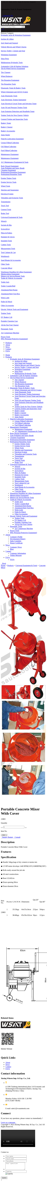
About (7, 345)
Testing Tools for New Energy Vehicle (28, 407)
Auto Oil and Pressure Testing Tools (28, 400)
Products (8, 343)
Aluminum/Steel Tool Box (24, 508)
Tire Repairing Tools (22, 386)
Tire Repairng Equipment (24, 384)
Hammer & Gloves (21, 475)
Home (7, 355)
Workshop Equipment (22, 369)
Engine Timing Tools (22, 444)
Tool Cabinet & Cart (22, 483)
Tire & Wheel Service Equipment (22, 378)
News (7, 347)
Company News (16, 547)
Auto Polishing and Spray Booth (22, 435)
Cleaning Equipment (17, 438)
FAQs (7, 351)
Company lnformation (18, 553)
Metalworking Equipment (19, 495)
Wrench (17, 466)
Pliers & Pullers (20, 473)
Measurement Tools (22, 481)
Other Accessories (21, 514)
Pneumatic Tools (16, 526)
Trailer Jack (19, 502)
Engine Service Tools (22, 446)
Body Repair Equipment (19, 433)
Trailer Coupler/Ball (22, 504)
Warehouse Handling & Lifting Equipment (25, 493)
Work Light (19, 510)
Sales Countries (15, 541)
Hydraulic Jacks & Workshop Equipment (25, 359)
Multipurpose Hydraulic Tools (25, 373)
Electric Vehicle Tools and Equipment (23, 516)
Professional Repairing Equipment (22, 440)
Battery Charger (20, 413)
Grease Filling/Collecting (24, 421)
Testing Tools (19, 518)
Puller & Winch (20, 512)
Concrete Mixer (20, 491)
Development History (18, 539)
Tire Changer (19, 380)
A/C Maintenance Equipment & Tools (28, 431)
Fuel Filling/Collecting (23, 425)
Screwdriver (19, 471)
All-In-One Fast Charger (23, 524)
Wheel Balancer (20, 382)
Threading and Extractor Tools (26, 454)
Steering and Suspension (23, 450)
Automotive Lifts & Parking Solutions (23, 376)
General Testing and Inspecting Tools (28, 409)
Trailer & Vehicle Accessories (20, 500)
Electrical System (21, 452)
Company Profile (16, 537)
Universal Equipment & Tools (21, 464)
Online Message (16, 555)
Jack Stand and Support (23, 363)
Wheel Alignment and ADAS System (28, 390)
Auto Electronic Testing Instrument (27, 394)
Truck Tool (19, 458)
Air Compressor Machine (24, 529)
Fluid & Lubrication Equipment (21, 419)
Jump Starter (19, 417)
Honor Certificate (16, 543)
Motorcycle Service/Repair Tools (22, 498)
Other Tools (19, 489)
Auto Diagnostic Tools (23, 392)
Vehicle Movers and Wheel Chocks (27, 365)
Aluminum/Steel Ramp (23, 506)
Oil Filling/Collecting (22, 423)
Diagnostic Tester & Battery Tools (22, 388)
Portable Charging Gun (23, 522)
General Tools (20, 460)
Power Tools (14, 531)
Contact (8, 349)
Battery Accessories (22, 415)
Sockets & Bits (20, 469)
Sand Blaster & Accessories (24, 487)
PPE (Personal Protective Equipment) (23, 533)
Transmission (19, 456)
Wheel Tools (19, 448)
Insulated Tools (20, 477)
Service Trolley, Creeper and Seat (27, 367)
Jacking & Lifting (21, 361)
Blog (12, 549)
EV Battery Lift (20, 520)
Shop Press (19, 371)
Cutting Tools (19, 479)
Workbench (19, 485)
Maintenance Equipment (19, 427)
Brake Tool (19, 462)
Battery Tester (20, 411)
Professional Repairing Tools (20, 442)
